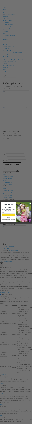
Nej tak (8, 217)
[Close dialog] (30, 203)
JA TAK (8, 215)
